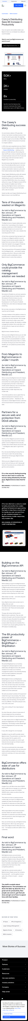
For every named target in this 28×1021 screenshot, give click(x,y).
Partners (5, 964)
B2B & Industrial (13, 13)
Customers (6, 969)
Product (4, 960)
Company (5, 987)
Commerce (4, 1)
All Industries (18, 930)
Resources (5, 973)
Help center (6, 992)
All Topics (5, 921)
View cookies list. (10, 1010)
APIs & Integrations (16, 921)
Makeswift (23, 1)
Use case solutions (8, 978)
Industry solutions (8, 982)
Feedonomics (14, 1)
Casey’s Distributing (8, 150)
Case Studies (5, 13)
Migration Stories (7, 930)
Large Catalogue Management (11, 926)
